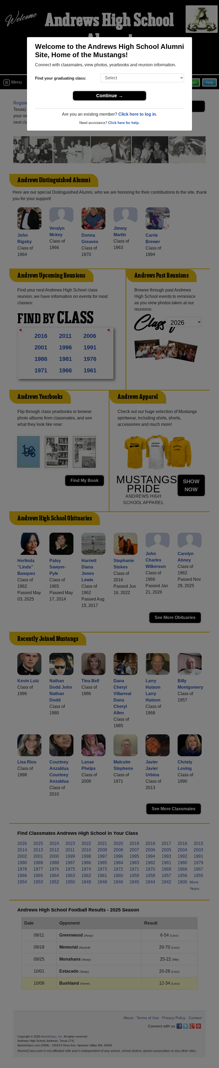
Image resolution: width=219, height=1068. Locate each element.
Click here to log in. (137, 114)
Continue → (109, 95)
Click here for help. (124, 123)
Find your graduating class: (60, 78)
